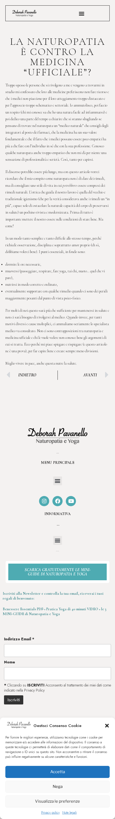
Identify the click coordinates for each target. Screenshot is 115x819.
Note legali (69, 812)
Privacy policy (50, 812)
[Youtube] (71, 501)
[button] (107, 725)
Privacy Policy (34, 690)
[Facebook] (57, 501)
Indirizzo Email (19, 639)
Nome (9, 662)
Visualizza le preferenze (57, 801)
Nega (58, 786)
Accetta (57, 771)
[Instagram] (44, 501)
